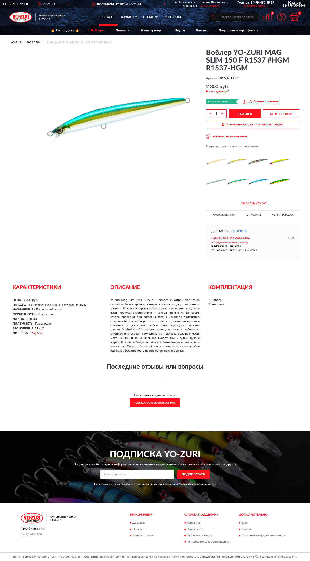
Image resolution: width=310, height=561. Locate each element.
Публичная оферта (199, 535)
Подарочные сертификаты (239, 30)
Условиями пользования (192, 484)
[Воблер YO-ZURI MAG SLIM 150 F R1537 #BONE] (216, 162)
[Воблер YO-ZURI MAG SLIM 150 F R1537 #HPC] (279, 182)
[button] (256, 5)
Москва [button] (240, 231)
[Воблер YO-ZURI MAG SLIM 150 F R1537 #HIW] (258, 182)
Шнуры (179, 30)
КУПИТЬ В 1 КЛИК (281, 114)
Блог (244, 523)
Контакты (172, 17)
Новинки (151, 17)
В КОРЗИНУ (245, 114)
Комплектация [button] (282, 214)
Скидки (246, 529)
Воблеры (97, 30)
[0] (294, 17)
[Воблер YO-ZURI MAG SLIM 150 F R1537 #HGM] (237, 182)
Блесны (201, 30)
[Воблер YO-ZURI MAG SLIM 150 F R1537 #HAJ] (237, 162)
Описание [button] (254, 214)
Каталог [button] (108, 17)
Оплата (137, 529)
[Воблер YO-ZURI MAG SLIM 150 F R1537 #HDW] (216, 182)
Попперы (123, 30)
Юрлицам (129, 17)
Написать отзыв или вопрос (155, 403)
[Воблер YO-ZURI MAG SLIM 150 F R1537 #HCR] (279, 162)
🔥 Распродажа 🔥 (65, 30)
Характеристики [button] (224, 214)
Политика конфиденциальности (263, 535)
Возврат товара (143, 535)
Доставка (138, 523)
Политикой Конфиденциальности (156, 484)
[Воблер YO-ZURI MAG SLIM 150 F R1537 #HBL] (258, 162)
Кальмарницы (151, 30)
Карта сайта (195, 529)
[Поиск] (213, 17)
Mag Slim (37, 333)
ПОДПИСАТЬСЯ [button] (193, 474)
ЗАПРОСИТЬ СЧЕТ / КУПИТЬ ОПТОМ (254, 124)
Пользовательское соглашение (208, 542)
